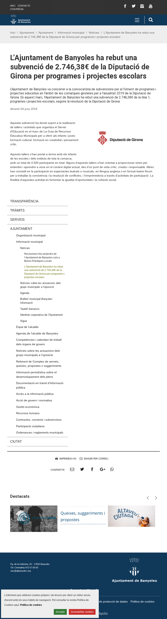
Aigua (23, 320)
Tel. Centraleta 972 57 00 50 (24, 567)
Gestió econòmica (27, 406)
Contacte (24, 5)
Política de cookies (31, 605)
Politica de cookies (142, 601)
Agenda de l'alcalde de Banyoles (37, 333)
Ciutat (16, 441)
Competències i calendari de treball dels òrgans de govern (39, 342)
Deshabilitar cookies (82, 611)
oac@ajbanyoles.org (20, 571)
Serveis (17, 219)
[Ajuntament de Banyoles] (20, 19)
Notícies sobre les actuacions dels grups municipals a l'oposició (40, 285)
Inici (12, 5)
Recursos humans (28, 413)
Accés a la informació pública (35, 393)
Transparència (24, 201)
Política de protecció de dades (108, 601)
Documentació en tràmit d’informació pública (39, 385)
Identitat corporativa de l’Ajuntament (41, 314)
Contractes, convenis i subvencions (39, 419)
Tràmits (17, 210)
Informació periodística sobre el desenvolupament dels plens (36, 374)
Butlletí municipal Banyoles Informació (36, 300)
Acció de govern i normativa (34, 400)
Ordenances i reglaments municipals (39, 432)
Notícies (94, 32)
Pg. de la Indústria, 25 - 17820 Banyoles (30, 564)
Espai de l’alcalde (27, 327)
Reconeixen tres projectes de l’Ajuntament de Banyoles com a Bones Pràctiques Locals (42, 257)
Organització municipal (30, 235)
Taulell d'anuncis (30, 308)
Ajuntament (27, 32)
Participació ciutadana (30, 426)
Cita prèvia (16, 9)
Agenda (24, 293)
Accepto (60, 611)
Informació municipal (71, 32)
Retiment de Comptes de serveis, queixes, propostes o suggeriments (38, 364)
